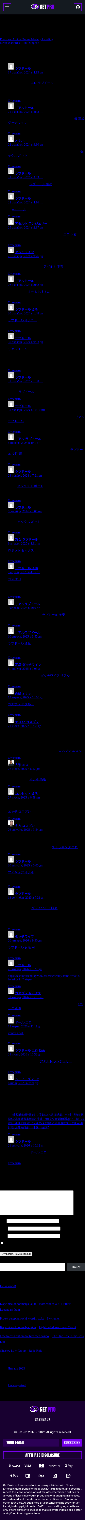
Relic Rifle (35, 1350)
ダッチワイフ (24, 252)
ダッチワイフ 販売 (44, 908)
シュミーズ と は (27, 1079)
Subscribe (72, 1442)
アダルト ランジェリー (31, 223)
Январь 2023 (16, 1368)
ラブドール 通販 (19, 643)
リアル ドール (18, 349)
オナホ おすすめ (38, 291)
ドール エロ (23, 1022)
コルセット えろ (26, 793)
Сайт (3, 1235)
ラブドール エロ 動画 (30, 1050)
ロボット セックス (21, 550)
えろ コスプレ (25, 825)
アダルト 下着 (53, 266)
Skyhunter (53, 1318)
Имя (3, 1221)
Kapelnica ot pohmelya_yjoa (18, 1327)
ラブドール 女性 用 (21, 947)
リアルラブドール (27, 604)
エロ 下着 (70, 234)
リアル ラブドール (28, 438)
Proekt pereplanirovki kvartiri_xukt (22, 1318)
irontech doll (16, 1033)
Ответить (14, 100)
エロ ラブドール (42, 83)
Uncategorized (17, 1385)
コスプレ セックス (28, 993)
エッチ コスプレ (19, 811)
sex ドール (19, 209)
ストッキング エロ (65, 847)
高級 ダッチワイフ (28, 664)
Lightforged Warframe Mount (57, 1327)
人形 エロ (21, 765)
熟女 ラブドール (26, 539)
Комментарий (10, 1188)
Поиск (4, 1260)
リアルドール (24, 107)
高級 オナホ (23, 693)
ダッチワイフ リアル (55, 675)
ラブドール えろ (26, 309)
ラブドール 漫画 (26, 568)
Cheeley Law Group (13, 1350)
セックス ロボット (30, 486)
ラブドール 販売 (40, 184)
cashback (42, 1419)
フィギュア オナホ (21, 872)
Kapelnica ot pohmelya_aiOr (18, 1304)
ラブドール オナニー (22, 320)
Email (3, 1228)
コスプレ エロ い (70, 750)
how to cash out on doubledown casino (24, 1336)
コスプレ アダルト (21, 704)
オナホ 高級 (37, 779)
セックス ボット (29, 521)
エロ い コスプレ (27, 722)
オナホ (20, 140)
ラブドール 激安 (53, 614)
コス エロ (14, 579)
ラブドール (23, 68)
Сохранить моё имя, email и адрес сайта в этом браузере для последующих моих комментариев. (40, 1245)
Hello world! (8, 1286)
